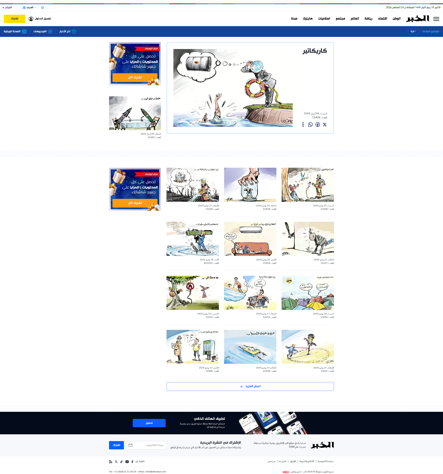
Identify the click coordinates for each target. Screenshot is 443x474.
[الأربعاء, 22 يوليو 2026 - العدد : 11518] (192, 185)
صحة (294, 19)
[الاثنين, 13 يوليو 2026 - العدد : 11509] (192, 347)
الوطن (397, 19)
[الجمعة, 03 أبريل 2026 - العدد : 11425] (135, 113)
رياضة (368, 19)
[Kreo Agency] (286, 472)
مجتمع (340, 19)
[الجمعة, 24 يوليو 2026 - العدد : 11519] (250, 185)
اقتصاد (382, 19)
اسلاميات (324, 19)
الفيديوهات (40, 31)
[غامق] (47, 7)
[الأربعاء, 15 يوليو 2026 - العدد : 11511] (308, 347)
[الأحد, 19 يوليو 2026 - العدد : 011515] (192, 239)
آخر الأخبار (64, 31)
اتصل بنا (282, 461)
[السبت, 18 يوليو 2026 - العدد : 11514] (308, 293)
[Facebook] (132, 461)
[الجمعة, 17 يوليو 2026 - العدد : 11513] (250, 293)
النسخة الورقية (12, 31)
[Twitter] (116, 461)
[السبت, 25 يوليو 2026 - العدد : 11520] (308, 185)
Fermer (436, 18)
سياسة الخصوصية (325, 461)
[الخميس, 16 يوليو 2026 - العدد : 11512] (192, 293)
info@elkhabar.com (156, 472)
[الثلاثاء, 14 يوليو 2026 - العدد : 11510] (250, 347)
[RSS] (110, 461)
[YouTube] (127, 461)
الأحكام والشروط (306, 461)
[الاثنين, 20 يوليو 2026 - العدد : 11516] (250, 239)
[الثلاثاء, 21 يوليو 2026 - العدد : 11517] (308, 239)
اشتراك (116, 445)
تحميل (149, 423)
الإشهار (293, 461)
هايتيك (308, 19)
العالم (355, 19)
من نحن (271, 461)
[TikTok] (121, 461)
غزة (412, 31)
